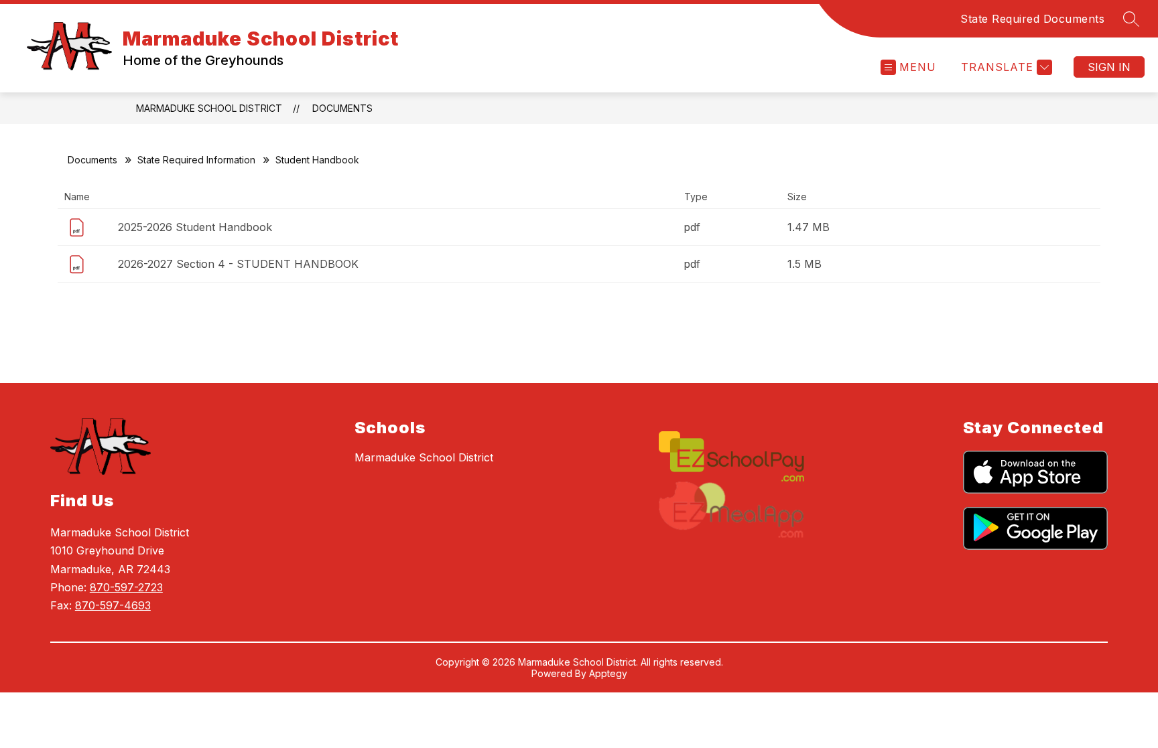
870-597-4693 (113, 605)
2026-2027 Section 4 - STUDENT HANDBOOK (238, 264)
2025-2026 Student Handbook (195, 227)
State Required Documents (1032, 18)
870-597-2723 (126, 587)
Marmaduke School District (209, 108)
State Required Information (196, 159)
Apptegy (608, 673)
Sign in (1109, 67)
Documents (342, 108)
